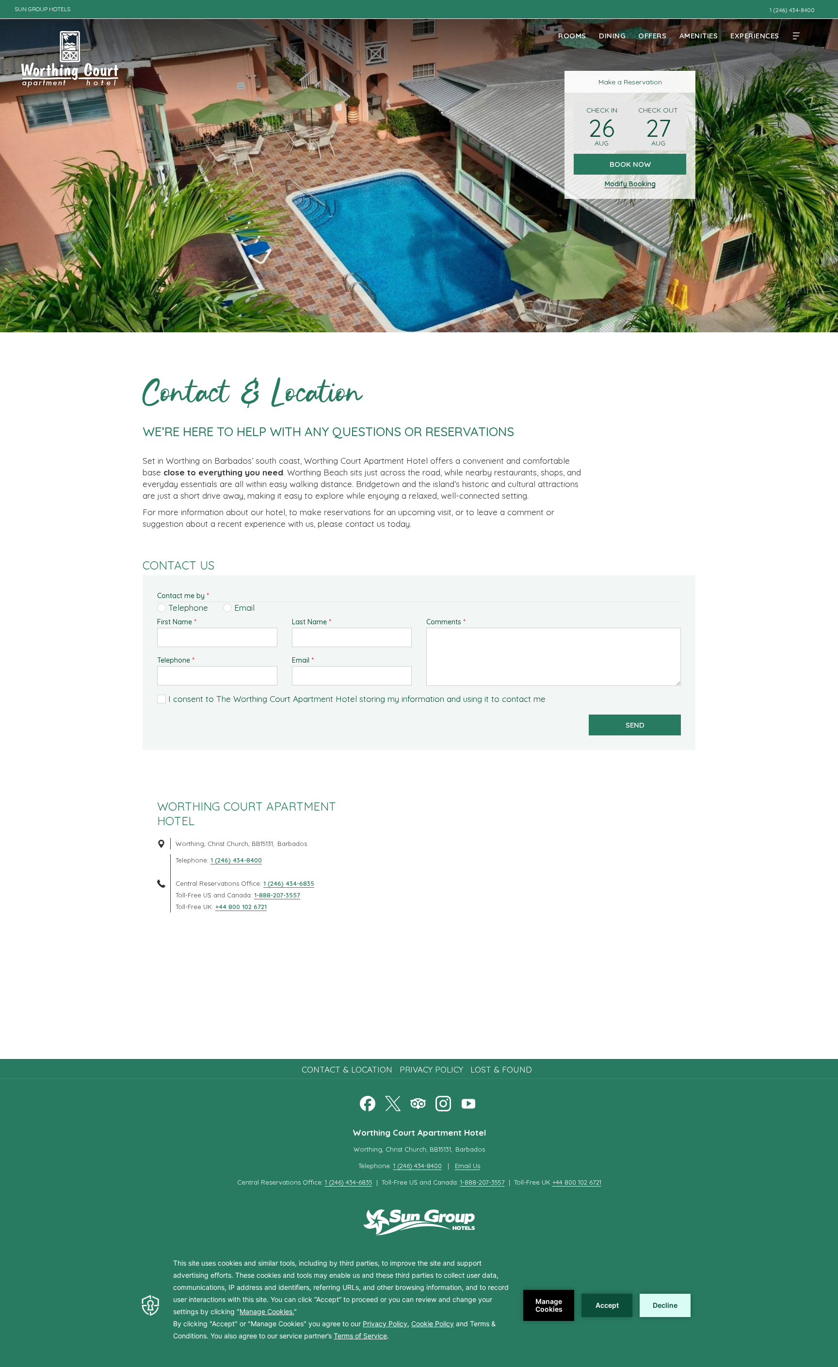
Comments (446, 622)
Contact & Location (347, 1069)
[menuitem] (572, 35)
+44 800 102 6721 (241, 907)
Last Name (311, 622)
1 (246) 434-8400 (236, 860)
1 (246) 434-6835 (288, 883)
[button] (602, 126)
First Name (176, 622)
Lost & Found (501, 1069)
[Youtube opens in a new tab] (468, 1101)
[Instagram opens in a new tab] (443, 1101)
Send (635, 725)
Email (303, 660)
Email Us (467, 1166)
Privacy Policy (431, 1069)
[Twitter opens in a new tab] (393, 1101)
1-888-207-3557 (277, 895)
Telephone (175, 660)
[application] (419, 1305)
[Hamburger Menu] (796, 35)
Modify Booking (630, 183)
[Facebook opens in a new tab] (367, 1101)
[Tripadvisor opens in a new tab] (418, 1101)
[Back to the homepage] (70, 54)
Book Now (630, 164)
